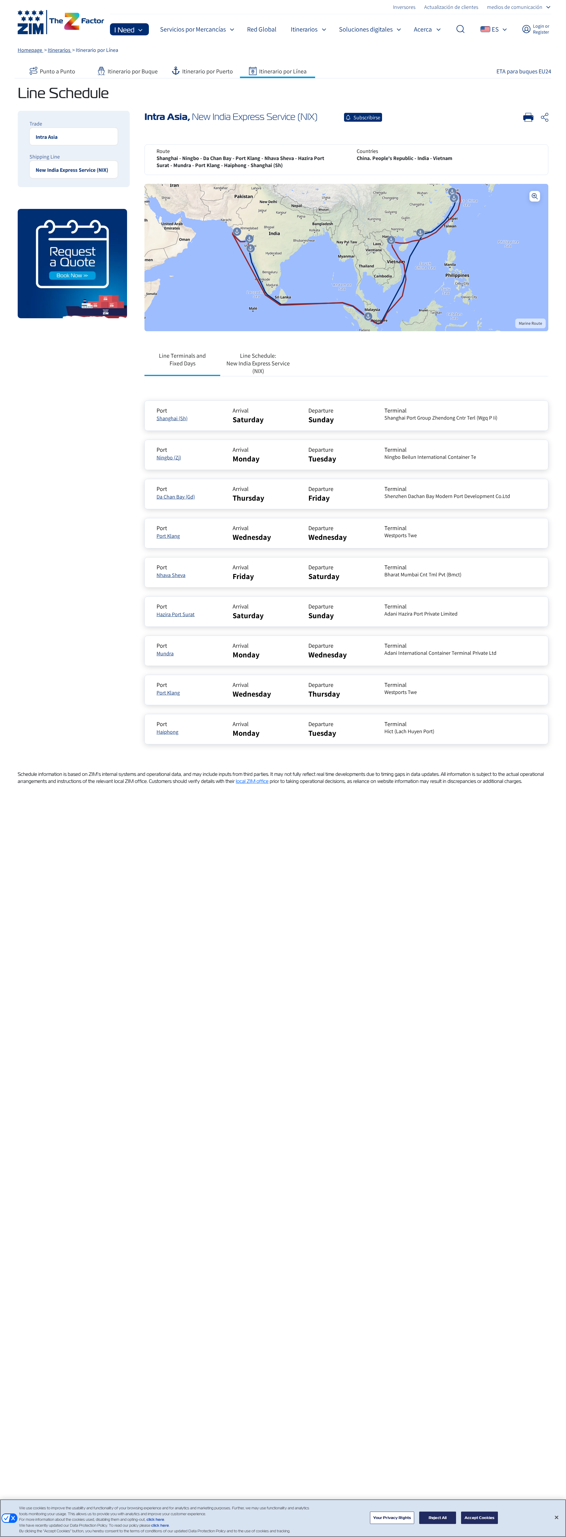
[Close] (556, 1517)
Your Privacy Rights (392, 1517)
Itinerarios (59, 50)
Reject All (438, 1517)
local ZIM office (252, 781)
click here (155, 1519)
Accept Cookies (479, 1517)
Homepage (30, 50)
